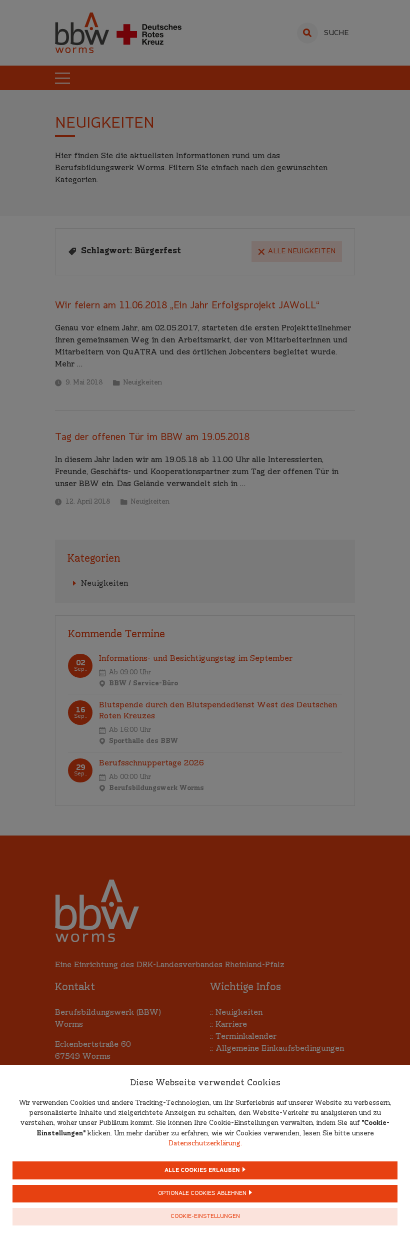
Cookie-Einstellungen (205, 1216)
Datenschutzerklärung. (205, 1143)
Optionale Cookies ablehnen (202, 1193)
